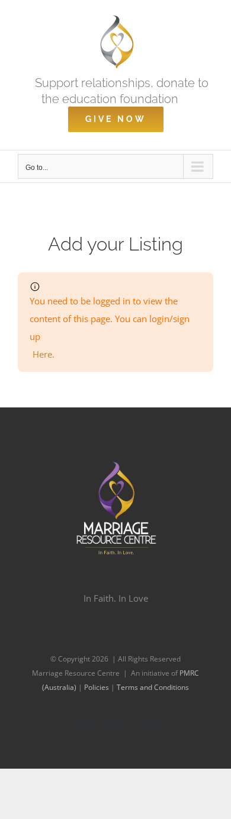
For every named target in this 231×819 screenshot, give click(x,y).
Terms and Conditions (153, 687)
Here (42, 354)
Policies (97, 687)
